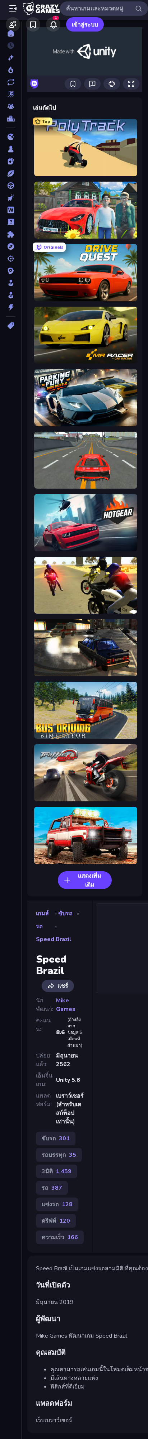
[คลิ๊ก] (10, 198)
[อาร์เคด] (10, 295)
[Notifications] (53, 24)
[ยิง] (10, 259)
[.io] (10, 137)
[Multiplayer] (10, 106)
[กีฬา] (10, 173)
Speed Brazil (53, 939)
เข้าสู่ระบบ (85, 25)
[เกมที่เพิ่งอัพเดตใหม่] (10, 82)
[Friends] (13, 24)
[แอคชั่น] (10, 307)
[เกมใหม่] (10, 58)
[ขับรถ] (10, 185)
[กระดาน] (10, 149)
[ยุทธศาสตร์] (10, 271)
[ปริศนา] (10, 234)
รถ (39, 926)
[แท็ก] (10, 326)
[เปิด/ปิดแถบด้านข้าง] (13, 8)
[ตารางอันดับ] (10, 118)
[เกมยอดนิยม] (10, 70)
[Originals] (10, 94)
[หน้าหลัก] (10, 33)
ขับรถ (65, 913)
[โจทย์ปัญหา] (10, 222)
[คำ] (10, 210)
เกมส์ (42, 913)
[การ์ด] (10, 161)
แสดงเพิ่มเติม (89, 880)
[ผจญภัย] (10, 246)
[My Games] (33, 24)
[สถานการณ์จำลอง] (10, 283)
